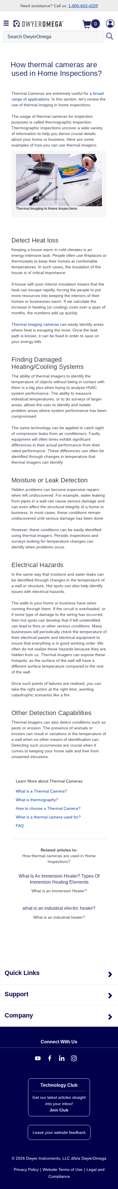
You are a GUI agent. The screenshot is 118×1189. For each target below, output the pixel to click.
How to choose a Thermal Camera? (48, 808)
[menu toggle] (6, 24)
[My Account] (110, 23)
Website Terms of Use (62, 1169)
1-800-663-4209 (83, 5)
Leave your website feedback (59, 1132)
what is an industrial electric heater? (59, 908)
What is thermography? (37, 799)
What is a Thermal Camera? (41, 791)
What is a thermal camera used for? (48, 817)
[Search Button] (109, 37)
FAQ (20, 825)
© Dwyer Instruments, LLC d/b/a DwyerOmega (59, 1158)
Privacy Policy (26, 1169)
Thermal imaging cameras (35, 324)
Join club (59, 1110)
